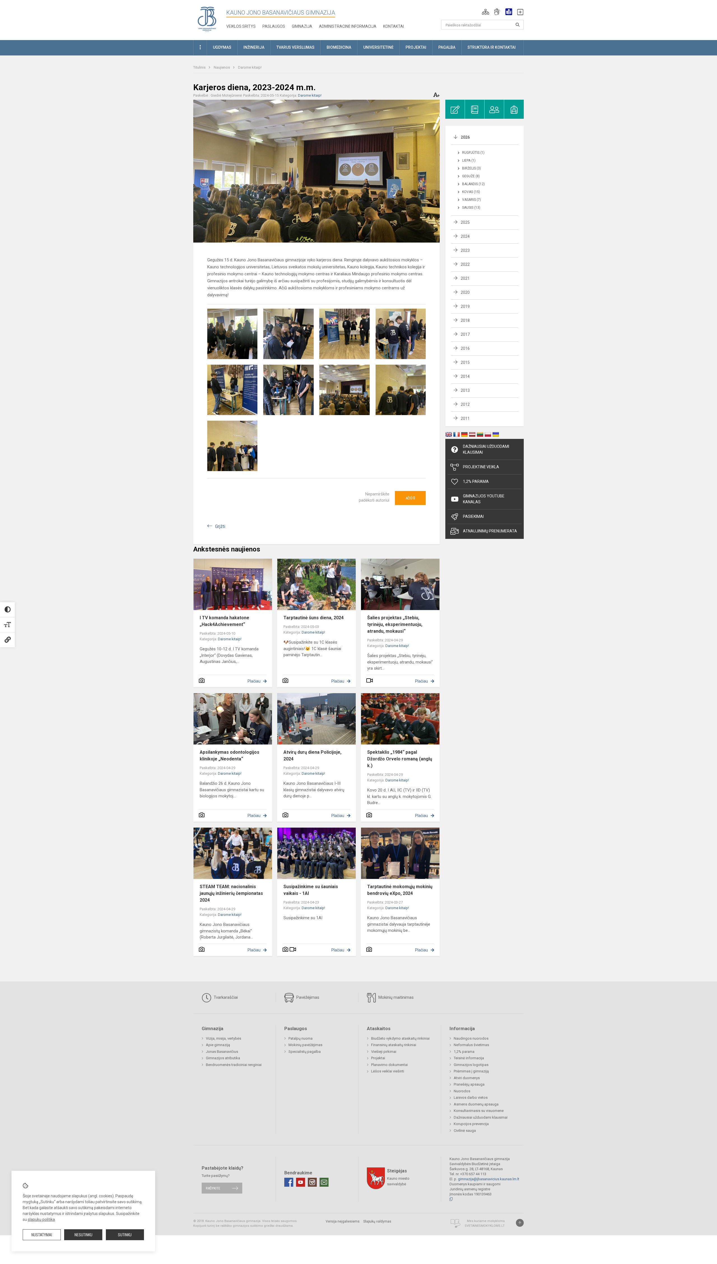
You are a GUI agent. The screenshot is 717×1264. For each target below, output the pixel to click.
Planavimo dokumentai (389, 1065)
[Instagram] (312, 1182)
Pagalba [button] (446, 47)
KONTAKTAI (393, 26)
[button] (485, 11)
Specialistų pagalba (304, 1051)
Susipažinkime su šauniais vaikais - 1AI (310, 890)
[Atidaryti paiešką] (518, 25)
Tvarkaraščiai (225, 997)
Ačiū (410, 498)
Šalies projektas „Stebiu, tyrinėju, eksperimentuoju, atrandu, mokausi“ (394, 624)
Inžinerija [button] (253, 47)
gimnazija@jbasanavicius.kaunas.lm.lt (488, 1179)
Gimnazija (302, 26)
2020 (465, 292)
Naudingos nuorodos (471, 1038)
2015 (465, 362)
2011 (465, 418)
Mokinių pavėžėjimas (305, 1045)
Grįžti (220, 526)
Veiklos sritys (241, 26)
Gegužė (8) (471, 176)
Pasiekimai (473, 516)
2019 (465, 306)
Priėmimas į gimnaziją (471, 1071)
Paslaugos (273, 26)
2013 (465, 390)
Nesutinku (83, 1235)
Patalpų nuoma (300, 1038)
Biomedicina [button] (339, 47)
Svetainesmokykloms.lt (485, 1226)
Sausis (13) (471, 207)
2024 (465, 236)
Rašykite (213, 1188)
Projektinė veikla (481, 467)
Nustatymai (41, 1235)
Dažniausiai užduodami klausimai (486, 449)
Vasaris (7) (471, 200)
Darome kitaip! (250, 67)
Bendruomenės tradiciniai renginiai (234, 1065)
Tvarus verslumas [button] (295, 47)
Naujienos (222, 67)
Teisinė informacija (469, 1058)
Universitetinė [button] (378, 47)
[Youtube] (300, 1182)
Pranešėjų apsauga (469, 1084)
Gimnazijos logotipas (471, 1065)
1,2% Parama (476, 481)
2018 (465, 320)
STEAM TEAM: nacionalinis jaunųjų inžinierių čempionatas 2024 (231, 893)
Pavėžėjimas (307, 997)
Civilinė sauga (465, 1130)
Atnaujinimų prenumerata (490, 531)
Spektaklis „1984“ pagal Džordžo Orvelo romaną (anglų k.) (399, 758)
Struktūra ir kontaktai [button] (491, 47)
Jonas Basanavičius (222, 1051)
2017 (465, 334)
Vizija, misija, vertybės (223, 1038)
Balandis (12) (473, 184)
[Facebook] (288, 1182)
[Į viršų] (520, 1223)
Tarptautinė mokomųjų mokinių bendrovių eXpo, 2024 (399, 890)
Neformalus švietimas (471, 1045)
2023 (465, 250)
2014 (465, 376)
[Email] (324, 1182)
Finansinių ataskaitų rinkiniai (393, 1045)
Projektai (378, 1058)
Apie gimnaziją (218, 1045)
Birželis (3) (471, 168)
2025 (465, 222)
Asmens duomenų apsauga (476, 1104)
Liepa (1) (469, 160)
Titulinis (199, 67)
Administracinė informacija (347, 26)
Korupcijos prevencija (471, 1124)
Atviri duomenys (467, 1078)
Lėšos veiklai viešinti (387, 1071)
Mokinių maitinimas (395, 997)
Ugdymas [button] (222, 47)
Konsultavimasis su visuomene (479, 1111)
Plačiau (254, 681)
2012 (465, 404)
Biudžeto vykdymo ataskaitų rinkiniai (400, 1038)
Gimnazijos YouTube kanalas (483, 499)
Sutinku (125, 1235)
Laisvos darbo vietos (471, 1097)
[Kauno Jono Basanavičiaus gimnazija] (207, 19)
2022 (465, 264)
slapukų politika (41, 1219)
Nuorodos (462, 1091)
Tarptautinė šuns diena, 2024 (313, 617)
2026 (465, 137)
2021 (465, 278)
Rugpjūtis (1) (473, 153)
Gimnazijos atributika (223, 1058)
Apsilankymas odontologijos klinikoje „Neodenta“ (229, 755)
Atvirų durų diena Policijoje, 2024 (312, 755)
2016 (465, 348)
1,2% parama (464, 1051)
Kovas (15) (471, 192)
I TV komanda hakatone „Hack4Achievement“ (224, 621)
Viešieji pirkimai (383, 1051)
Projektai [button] (416, 47)
